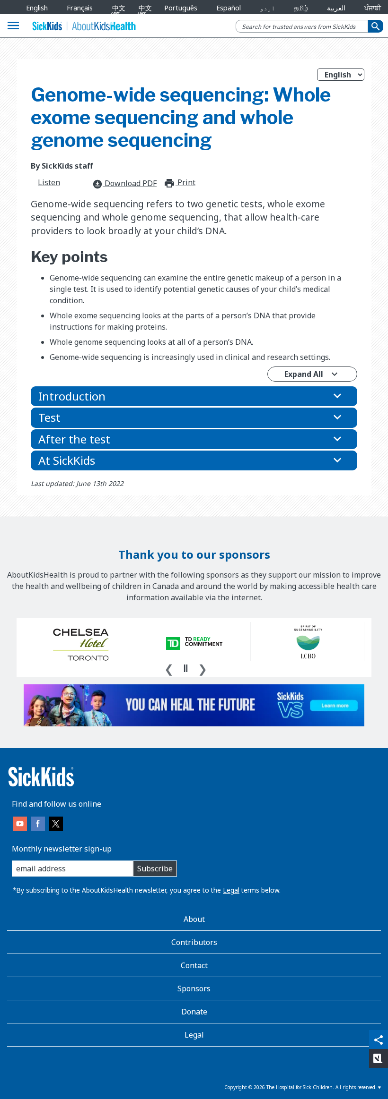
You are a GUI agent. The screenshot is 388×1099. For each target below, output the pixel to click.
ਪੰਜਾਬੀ (372, 7)
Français (80, 7)
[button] (194, 396)
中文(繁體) (142, 14)
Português (180, 7)
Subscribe (155, 868)
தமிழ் (301, 7)
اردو (267, 7)
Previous (169, 668)
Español (228, 7)
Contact (194, 965)
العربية (336, 7)
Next (202, 668)
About (194, 919)
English (37, 7)
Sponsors (194, 988)
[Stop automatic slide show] (185, 668)
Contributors (194, 942)
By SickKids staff (62, 166)
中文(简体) (116, 14)
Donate (194, 1011)
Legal (231, 890)
